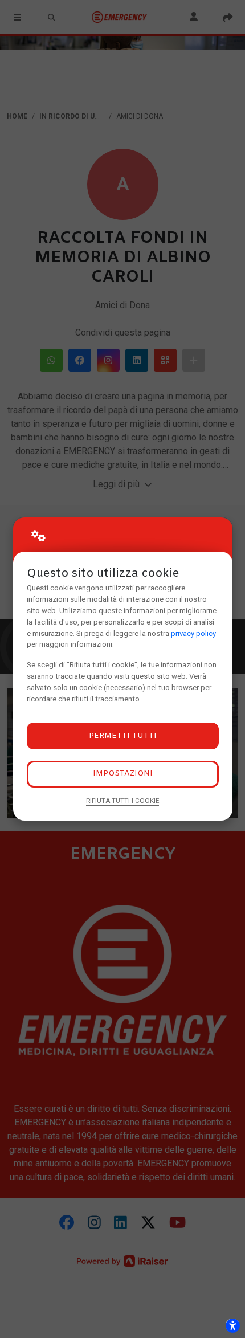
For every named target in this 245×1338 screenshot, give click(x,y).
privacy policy (193, 633)
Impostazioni (123, 773)
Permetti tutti (123, 736)
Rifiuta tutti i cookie (122, 801)
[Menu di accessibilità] (232, 1325)
